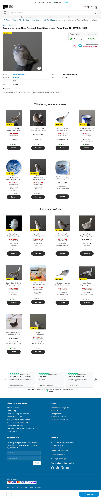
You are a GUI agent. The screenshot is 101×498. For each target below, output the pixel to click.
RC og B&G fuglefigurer (4, 19)
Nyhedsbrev (13, 438)
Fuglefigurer (36, 20)
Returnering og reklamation (18, 414)
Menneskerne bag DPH (59, 408)
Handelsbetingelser (14, 417)
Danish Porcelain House (11, 6)
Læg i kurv (90, 494)
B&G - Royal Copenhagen (51, 20)
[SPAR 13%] (22, 71)
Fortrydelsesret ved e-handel (18, 419)
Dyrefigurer (27, 20)
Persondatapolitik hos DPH (17, 422)
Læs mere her (23, 445)
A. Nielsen (16, 77)
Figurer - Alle (17, 20)
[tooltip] (14, 129)
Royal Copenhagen (19, 74)
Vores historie (56, 411)
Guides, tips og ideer (15, 425)
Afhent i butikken (14, 408)
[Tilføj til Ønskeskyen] (80, 46)
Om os (53, 403)
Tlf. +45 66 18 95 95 (57, 454)
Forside (8, 20)
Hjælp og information (17, 403)
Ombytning (11, 411)
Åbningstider (55, 414)
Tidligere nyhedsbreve (59, 419)
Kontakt (54, 438)
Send (37, 463)
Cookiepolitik (12, 431)
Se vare (13, 148)
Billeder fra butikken (58, 417)
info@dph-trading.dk (58, 459)
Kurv (96, 8)
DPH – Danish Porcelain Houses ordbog (22, 428)
